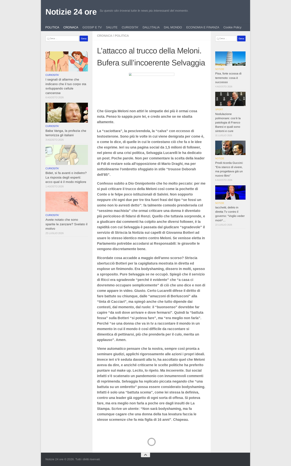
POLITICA (52, 27)
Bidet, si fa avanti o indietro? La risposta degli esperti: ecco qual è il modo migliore (66, 177)
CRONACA (70, 27)
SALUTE (111, 27)
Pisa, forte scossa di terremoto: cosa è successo (228, 78)
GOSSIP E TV (92, 27)
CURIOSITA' (52, 75)
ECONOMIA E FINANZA (202, 27)
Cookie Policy (232, 27)
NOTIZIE (219, 69)
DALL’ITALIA (151, 27)
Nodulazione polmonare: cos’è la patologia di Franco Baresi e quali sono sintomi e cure (228, 122)
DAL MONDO (173, 27)
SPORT (219, 109)
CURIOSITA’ (130, 27)
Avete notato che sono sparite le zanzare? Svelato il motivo (66, 224)
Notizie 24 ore (71, 11)
